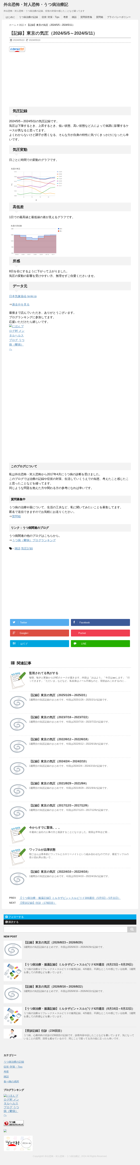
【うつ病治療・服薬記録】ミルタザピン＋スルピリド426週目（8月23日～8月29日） (79, 964)
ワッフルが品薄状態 (42, 849)
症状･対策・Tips (50, 17)
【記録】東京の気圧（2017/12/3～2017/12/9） (59, 805)
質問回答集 (86, 17)
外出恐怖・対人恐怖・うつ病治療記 (36, 4)
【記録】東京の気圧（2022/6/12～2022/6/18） (59, 739)
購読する (13, 921)
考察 (65, 17)
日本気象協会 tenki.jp (23, 296)
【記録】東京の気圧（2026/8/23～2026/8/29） (54, 942)
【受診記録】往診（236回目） (44, 1030)
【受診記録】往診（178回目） (37, 902)
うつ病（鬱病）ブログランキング (34, 540)
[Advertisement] (70, 79)
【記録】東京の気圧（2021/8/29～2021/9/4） (58, 783)
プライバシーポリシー (119, 17)
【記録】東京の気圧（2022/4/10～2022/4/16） (59, 871)
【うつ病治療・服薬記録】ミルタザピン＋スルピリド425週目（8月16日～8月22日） (79, 1008)
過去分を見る (21, 304)
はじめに (10, 17)
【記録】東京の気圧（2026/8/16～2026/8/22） (54, 986)
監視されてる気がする (43, 673)
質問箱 (99, 17)
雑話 (74, 17)
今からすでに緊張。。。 (45, 827)
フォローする (16, 916)
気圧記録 (27, 548)
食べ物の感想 (11, 1081)
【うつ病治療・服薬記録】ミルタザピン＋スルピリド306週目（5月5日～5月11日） (70, 897)
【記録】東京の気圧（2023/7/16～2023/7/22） (59, 717)
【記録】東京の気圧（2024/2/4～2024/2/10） (58, 761)
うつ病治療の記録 (28, 17)
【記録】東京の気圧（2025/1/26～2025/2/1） (58, 695)
